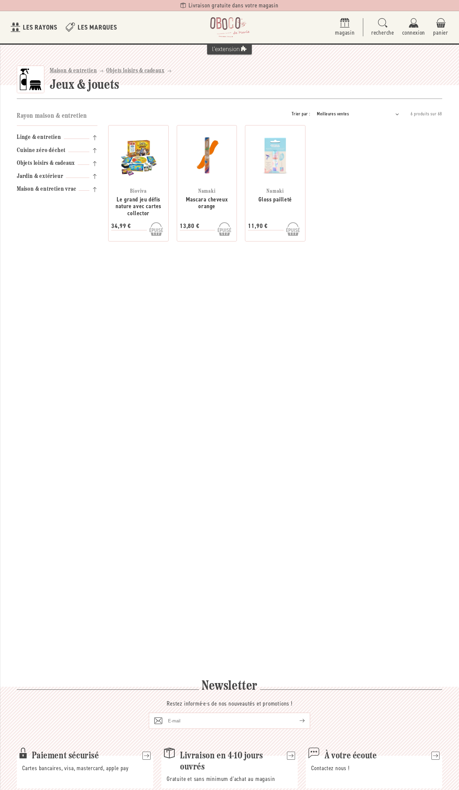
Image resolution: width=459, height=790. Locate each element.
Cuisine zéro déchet (41, 151)
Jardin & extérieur (40, 177)
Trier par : (301, 114)
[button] (382, 27)
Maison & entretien (73, 71)
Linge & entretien (39, 138)
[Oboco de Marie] (229, 27)
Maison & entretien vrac (46, 189)
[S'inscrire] (297, 720)
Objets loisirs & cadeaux (135, 71)
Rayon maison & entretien (52, 116)
